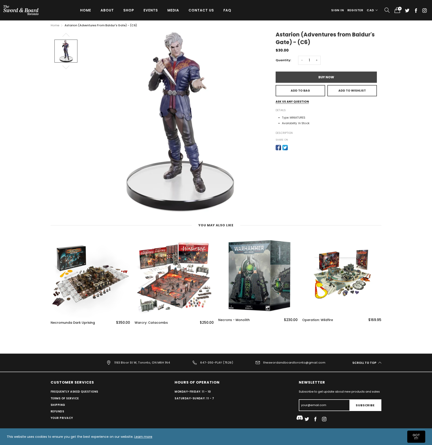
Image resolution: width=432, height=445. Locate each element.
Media (173, 10)
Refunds (57, 411)
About (107, 10)
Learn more (143, 436)
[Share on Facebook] (278, 147)
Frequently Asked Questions (74, 391)
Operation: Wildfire (317, 320)
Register (355, 10)
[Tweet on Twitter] (285, 147)
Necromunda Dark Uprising (73, 323)
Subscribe (365, 405)
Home (85, 10)
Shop (128, 10)
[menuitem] (85, 10)
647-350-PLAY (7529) (216, 362)
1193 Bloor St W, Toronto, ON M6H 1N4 (142, 362)
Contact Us (201, 10)
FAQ (227, 10)
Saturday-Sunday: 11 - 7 (194, 398)
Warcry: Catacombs (151, 323)
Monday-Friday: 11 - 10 (193, 391)
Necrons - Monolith (234, 320)
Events (151, 10)
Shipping (58, 405)
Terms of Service (65, 398)
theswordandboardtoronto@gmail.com (294, 362)
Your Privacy (62, 418)
